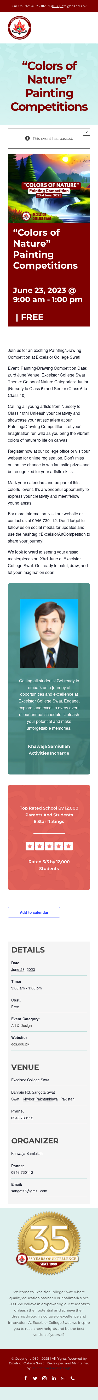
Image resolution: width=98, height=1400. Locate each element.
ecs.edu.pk (20, 1044)
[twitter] (35, 1378)
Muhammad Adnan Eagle (51, 1368)
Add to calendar (34, 912)
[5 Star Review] (49, 843)
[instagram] (44, 1378)
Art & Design (21, 1025)
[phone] (73, 1378)
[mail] (63, 1378)
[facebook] (26, 1378)
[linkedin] (54, 1378)
